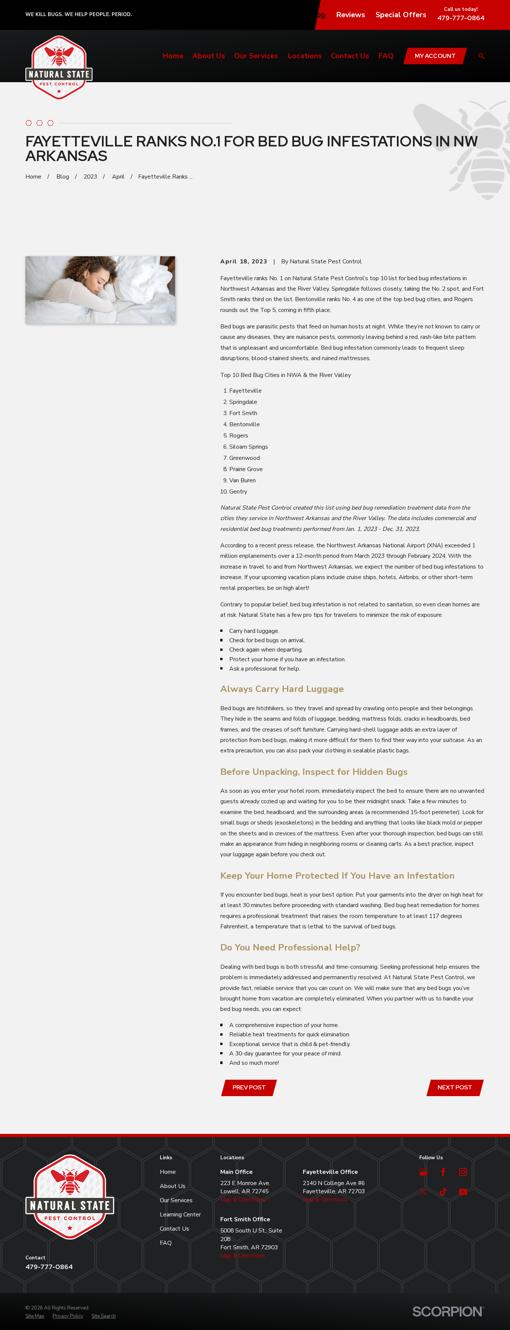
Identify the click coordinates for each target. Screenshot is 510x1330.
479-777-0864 (461, 17)
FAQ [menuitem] (386, 56)
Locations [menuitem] (304, 56)
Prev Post (249, 1087)
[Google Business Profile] (423, 1172)
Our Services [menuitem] (256, 56)
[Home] (59, 67)
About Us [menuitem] (208, 56)
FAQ (166, 1243)
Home (168, 1172)
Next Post (455, 1087)
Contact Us (174, 1229)
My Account (435, 56)
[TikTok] (443, 1192)
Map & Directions (242, 1200)
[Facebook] (443, 1172)
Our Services (176, 1200)
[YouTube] (463, 1192)
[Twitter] (423, 1192)
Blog (316, 15)
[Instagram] (463, 1172)
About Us (173, 1186)
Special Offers (401, 15)
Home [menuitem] (172, 56)
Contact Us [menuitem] (350, 56)
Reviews (350, 15)
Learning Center (180, 1214)
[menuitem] (34, 1316)
